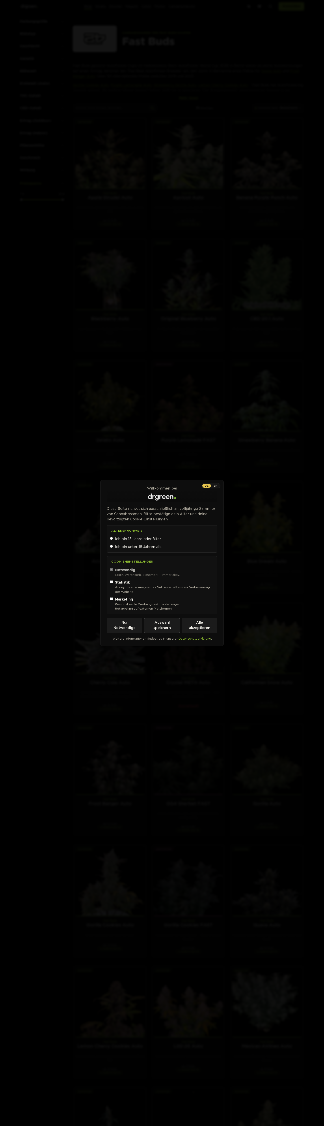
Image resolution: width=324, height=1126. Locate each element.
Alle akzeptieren (199, 625)
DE (207, 485)
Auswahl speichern (162, 625)
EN (216, 485)
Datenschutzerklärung (195, 638)
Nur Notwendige (125, 625)
